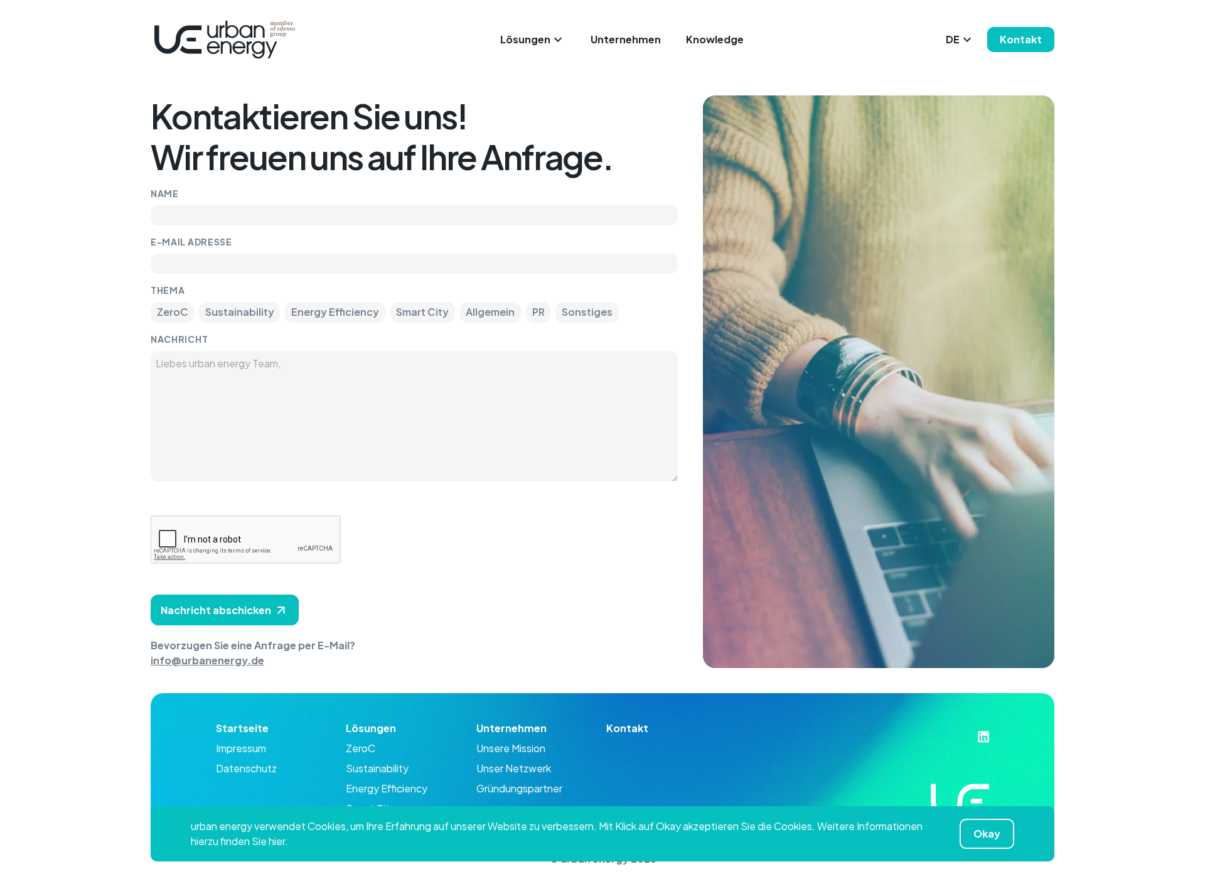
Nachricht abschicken (216, 610)
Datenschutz (246, 768)
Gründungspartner (519, 788)
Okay (986, 833)
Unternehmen (626, 39)
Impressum (241, 748)
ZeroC (360, 748)
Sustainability (377, 768)
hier (277, 841)
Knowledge (715, 39)
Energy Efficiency (386, 788)
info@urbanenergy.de (207, 660)
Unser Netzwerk (513, 768)
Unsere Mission (510, 748)
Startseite (242, 728)
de (953, 39)
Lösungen (525, 39)
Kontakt (1021, 39)
